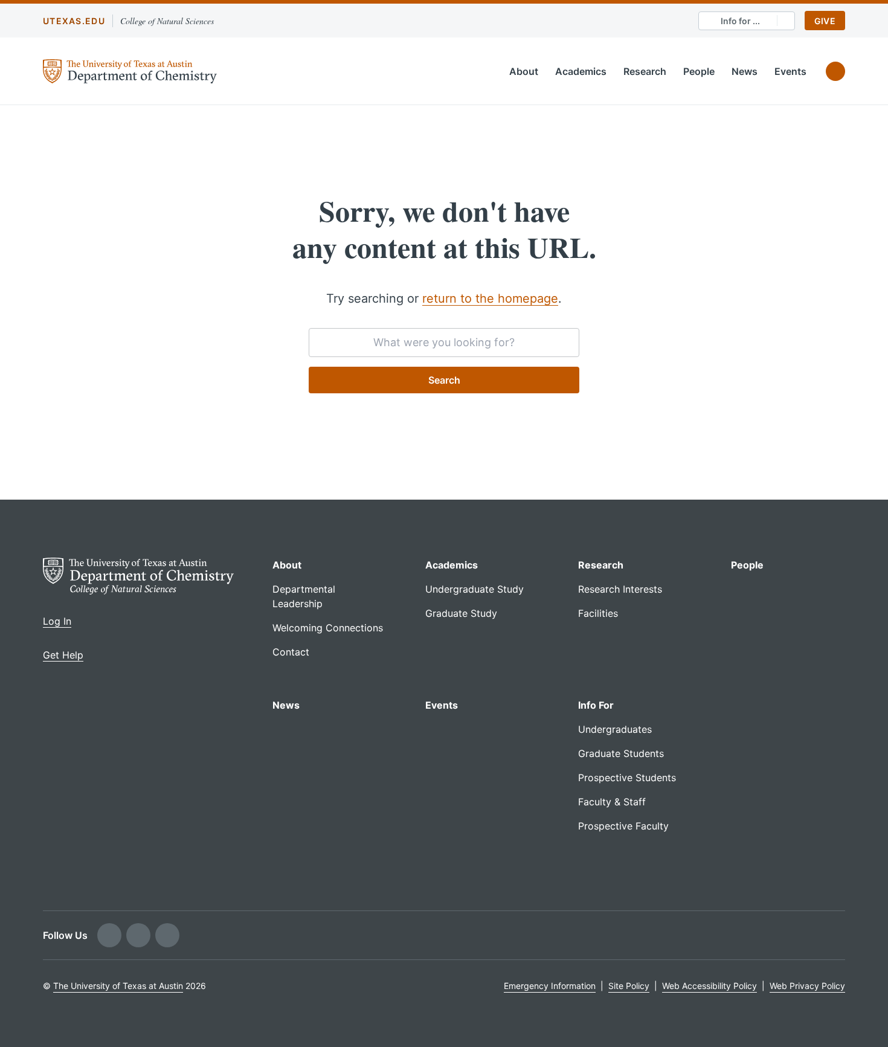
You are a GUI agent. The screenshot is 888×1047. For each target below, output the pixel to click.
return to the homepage (490, 298)
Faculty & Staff (612, 802)
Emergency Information (550, 986)
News (745, 71)
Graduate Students (621, 753)
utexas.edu (74, 21)
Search (444, 380)
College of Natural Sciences (167, 21)
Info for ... (740, 21)
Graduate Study (461, 613)
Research (644, 71)
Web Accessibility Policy (709, 986)
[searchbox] (444, 342)
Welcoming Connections (327, 628)
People (699, 71)
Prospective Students (627, 778)
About (523, 71)
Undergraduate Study (474, 589)
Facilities (598, 613)
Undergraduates (615, 729)
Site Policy (628, 986)
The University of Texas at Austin (118, 986)
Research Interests (620, 589)
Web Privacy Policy (807, 986)
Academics (580, 71)
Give (824, 21)
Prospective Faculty (623, 826)
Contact (290, 652)
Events (790, 71)
